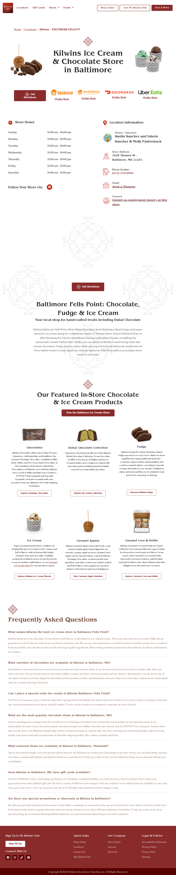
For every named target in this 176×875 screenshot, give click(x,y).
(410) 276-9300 (123, 173)
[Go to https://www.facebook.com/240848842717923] (49, 187)
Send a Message (123, 187)
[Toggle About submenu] (59, 8)
